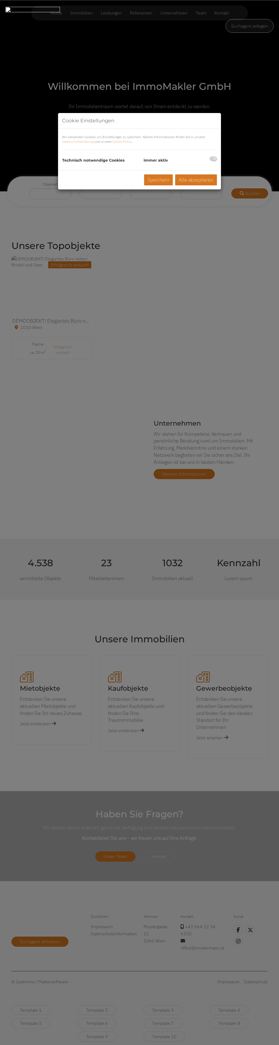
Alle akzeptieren (196, 180)
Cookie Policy (122, 141)
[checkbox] (213, 158)
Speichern (158, 180)
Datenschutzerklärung (77, 141)
